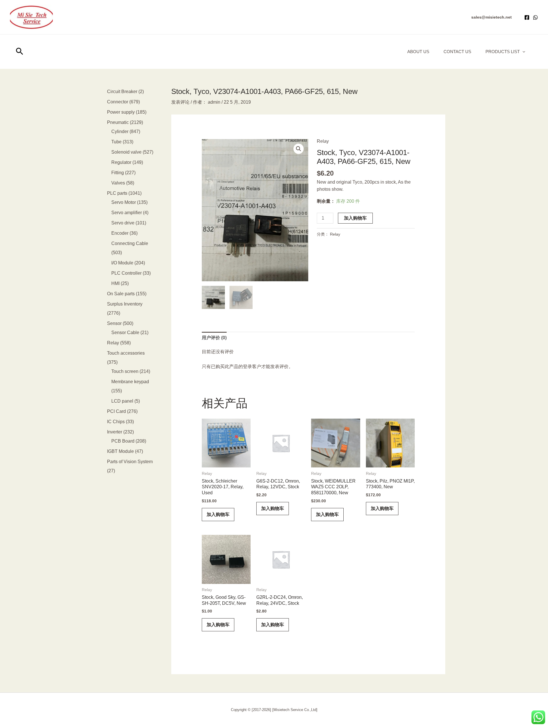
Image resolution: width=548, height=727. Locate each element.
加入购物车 (355, 218)
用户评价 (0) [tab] (214, 337)
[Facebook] (526, 17)
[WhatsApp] (535, 17)
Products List (502, 51)
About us (418, 51)
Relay (323, 141)
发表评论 (180, 102)
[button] (491, 17)
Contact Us (457, 51)
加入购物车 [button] (218, 514)
